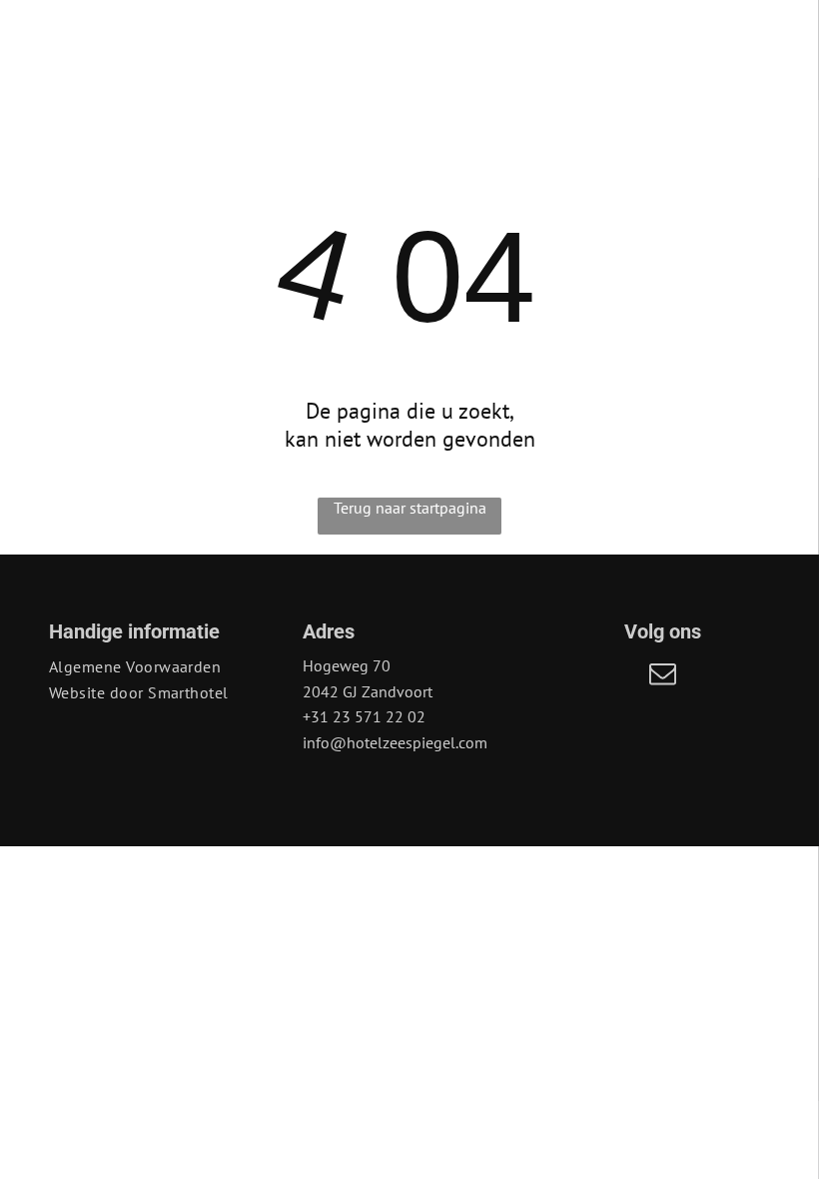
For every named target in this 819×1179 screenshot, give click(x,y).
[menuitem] (156, 666)
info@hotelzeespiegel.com (395, 742)
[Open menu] (740, 41)
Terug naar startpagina (410, 508)
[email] (663, 675)
